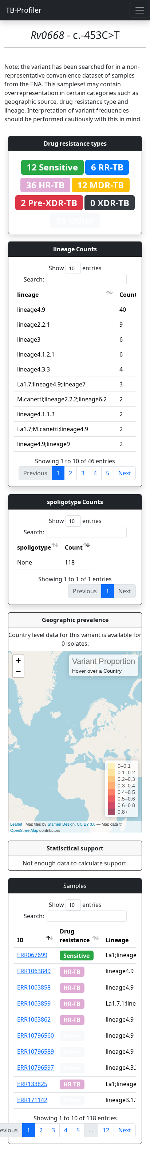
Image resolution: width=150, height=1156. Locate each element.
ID (20, 940)
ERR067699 (32, 955)
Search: (34, 279)
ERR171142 (32, 1100)
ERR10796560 (35, 1035)
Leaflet (16, 824)
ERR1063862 (34, 1019)
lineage (28, 295)
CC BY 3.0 (86, 824)
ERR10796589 (35, 1051)
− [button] (18, 671)
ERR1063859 (34, 1003)
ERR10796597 (35, 1067)
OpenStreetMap (24, 830)
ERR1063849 (34, 971)
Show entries (75, 268)
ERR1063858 (34, 987)
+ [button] (18, 660)
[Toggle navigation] (140, 10)
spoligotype (34, 547)
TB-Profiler (24, 10)
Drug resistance (75, 935)
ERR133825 (32, 1084)
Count (128, 295)
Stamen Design (61, 824)
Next (124, 473)
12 (106, 1130)
